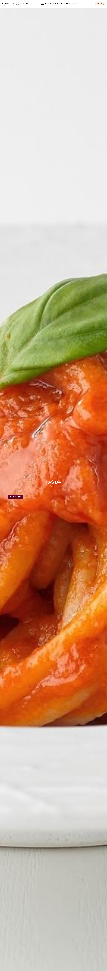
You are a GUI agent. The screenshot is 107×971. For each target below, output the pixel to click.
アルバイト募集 (15, 497)
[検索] (88, 4)
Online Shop (100, 4)
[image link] (6, 3)
